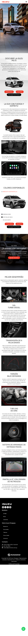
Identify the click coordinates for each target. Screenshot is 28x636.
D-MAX (4, 513)
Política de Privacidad (14, 563)
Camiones (5, 519)
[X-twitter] (8, 507)
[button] (26, 2)
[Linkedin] (10, 507)
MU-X (4, 516)
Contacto (5, 538)
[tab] (14, 191)
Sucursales (6, 529)
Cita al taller (6, 535)
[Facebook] (3, 507)
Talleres (5, 532)
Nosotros (5, 526)
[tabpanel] (14, 203)
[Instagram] (5, 507)
